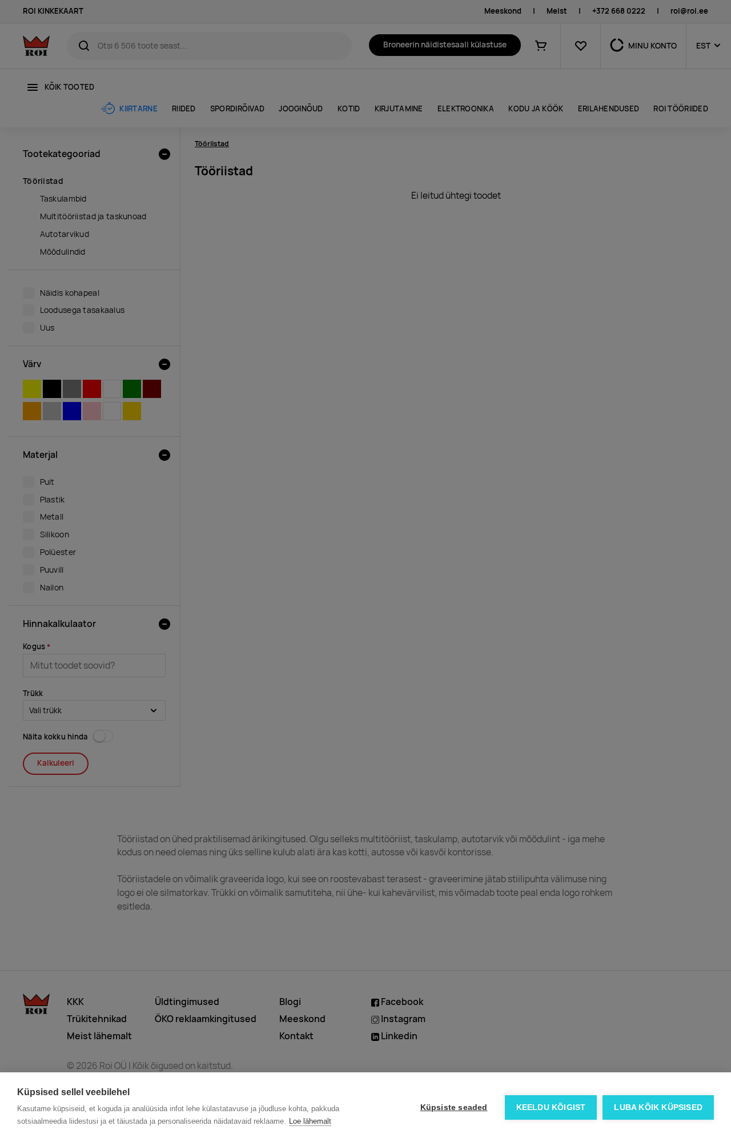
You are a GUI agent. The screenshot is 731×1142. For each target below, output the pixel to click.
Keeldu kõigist (551, 1107)
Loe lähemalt (310, 1121)
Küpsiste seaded (454, 1107)
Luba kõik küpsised (658, 1107)
